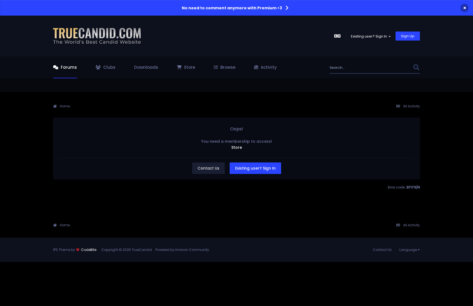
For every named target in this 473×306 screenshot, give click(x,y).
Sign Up (407, 36)
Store (189, 67)
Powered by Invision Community (182, 249)
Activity (268, 67)
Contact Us (208, 168)
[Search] (416, 67)
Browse (227, 67)
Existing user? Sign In (370, 36)
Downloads (146, 67)
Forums (68, 67)
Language (408, 249)
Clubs (109, 67)
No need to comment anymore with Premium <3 (232, 8)
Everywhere (396, 67)
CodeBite (88, 249)
